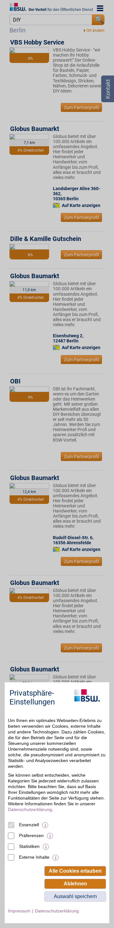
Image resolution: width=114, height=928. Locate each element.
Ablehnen (75, 883)
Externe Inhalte (34, 857)
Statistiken (29, 846)
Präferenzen (31, 835)
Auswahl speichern (75, 896)
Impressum (19, 910)
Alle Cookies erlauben (75, 871)
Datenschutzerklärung (30, 809)
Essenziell (29, 824)
